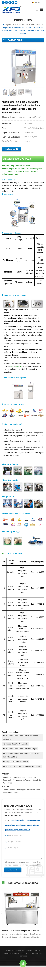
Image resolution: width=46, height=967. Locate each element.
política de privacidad (13, 815)
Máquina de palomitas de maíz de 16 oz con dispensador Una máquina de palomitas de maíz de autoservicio (22, 780)
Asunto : (23, 825)
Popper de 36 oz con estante (17, 744)
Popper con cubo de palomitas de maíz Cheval (23, 766)
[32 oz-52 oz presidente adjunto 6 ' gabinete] (22, 908)
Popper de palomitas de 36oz (17, 762)
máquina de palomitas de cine (30, 25)
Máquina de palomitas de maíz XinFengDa (21, 749)
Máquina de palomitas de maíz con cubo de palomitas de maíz (21, 755)
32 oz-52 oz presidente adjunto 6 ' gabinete (20, 930)
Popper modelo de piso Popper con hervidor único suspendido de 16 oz (21, 791)
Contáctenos (10, 149)
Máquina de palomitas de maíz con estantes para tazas (21, 737)
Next (42, 912)
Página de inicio (11, 25)
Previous (1, 912)
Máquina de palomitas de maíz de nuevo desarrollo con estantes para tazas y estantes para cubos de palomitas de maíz (23, 825)
